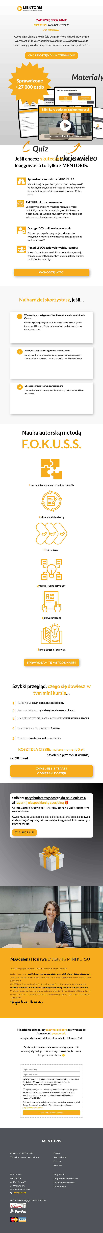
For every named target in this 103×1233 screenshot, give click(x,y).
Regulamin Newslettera (66, 1178)
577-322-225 (20, 1193)
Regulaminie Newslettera (33, 1108)
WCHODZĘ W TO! (51, 272)
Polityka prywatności (64, 1182)
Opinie (57, 1153)
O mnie (57, 1161)
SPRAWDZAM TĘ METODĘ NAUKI (51, 662)
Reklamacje (60, 1187)
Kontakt (58, 1165)
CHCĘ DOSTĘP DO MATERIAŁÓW (51, 55)
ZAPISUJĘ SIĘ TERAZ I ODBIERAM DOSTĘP (51, 771)
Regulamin (59, 1174)
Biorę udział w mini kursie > (51, 1113)
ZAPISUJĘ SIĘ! (24, 832)
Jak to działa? (60, 1157)
